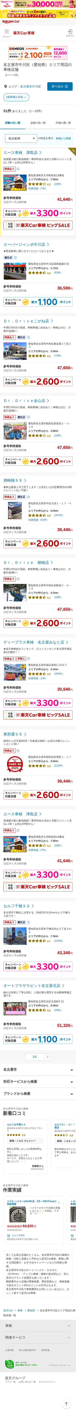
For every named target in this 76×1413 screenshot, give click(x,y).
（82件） (57, 272)
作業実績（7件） (38, 188)
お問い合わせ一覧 (27, 1382)
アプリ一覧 (10, 1382)
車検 (20, 1310)
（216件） (58, 940)
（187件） (58, 515)
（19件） (57, 184)
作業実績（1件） (38, 678)
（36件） (57, 1010)
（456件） (58, 673)
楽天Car (8, 1310)
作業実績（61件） (38, 519)
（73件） (57, 355)
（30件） (57, 435)
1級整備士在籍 (14, 97)
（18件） (57, 597)
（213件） (58, 765)
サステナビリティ (47, 1382)
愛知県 (31, 1310)
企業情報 (9, 1350)
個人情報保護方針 (27, 1350)
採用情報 (45, 1350)
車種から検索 (63, 138)
